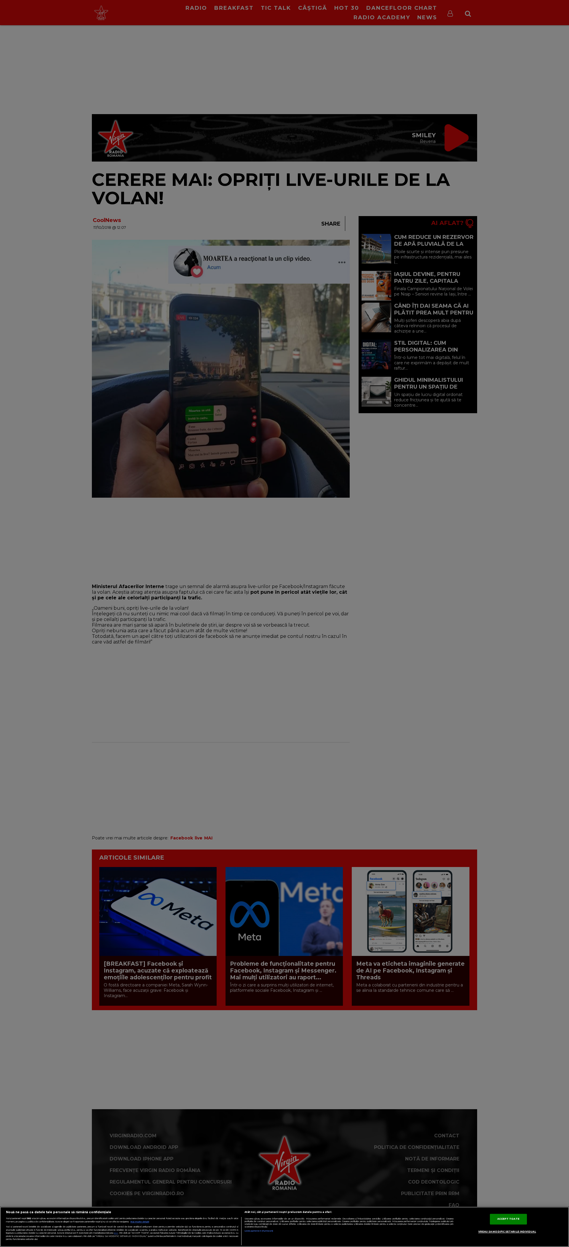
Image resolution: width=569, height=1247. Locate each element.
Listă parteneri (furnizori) (258, 1231)
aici (116, 1233)
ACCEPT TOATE (508, 1218)
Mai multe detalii (139, 1221)
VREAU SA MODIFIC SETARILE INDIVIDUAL (507, 1231)
